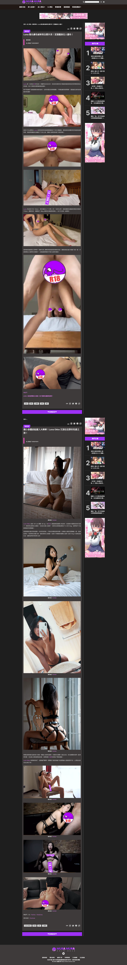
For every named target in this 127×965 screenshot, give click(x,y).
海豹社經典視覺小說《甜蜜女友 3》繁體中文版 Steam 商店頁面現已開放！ (98, 57)
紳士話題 (31, 7)
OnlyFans (40, 914)
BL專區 (50, 7)
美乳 (47, 403)
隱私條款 (52, 957)
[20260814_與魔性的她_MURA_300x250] (95, 39)
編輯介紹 (59, 957)
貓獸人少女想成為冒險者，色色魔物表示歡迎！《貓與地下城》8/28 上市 (98, 102)
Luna (25, 84)
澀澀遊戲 (67, 7)
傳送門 (25, 392)
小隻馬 (36, 403)
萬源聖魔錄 (76, 7)
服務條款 (44, 957)
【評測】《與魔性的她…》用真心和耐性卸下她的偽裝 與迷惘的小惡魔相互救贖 (98, 87)
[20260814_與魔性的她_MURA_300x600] (95, 162)
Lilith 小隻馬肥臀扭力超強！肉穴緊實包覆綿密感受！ (38, 396)
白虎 (42, 403)
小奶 (39, 925)
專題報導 (58, 7)
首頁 (24, 24)
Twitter (33, 914)
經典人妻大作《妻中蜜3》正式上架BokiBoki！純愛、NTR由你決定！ (98, 72)
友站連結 (82, 957)
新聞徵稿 (67, 957)
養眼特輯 (34, 24)
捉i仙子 (30, 43)
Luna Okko (26, 523)
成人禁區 (41, 7)
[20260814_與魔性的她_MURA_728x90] (63, 18)
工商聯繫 (74, 957)
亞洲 (34, 84)
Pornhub (54, 520)
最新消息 (22, 7)
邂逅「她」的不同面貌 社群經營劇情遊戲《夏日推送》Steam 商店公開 (98, 117)
